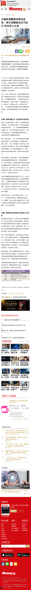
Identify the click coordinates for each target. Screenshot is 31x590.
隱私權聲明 (25, 530)
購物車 (23, 526)
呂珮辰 (9, 454)
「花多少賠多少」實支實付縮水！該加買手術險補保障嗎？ (17, 458)
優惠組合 (13, 511)
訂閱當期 (20, 511)
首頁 (2, 14)
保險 (13, 14)
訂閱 (28, 546)
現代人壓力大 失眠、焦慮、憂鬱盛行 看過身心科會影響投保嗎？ (17, 445)
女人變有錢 (4, 538)
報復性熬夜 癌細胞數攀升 (24, 365)
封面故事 (3, 534)
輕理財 (3, 532)
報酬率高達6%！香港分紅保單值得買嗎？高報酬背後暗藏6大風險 (17, 452)
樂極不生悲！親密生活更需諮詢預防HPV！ (5, 354)
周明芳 (28, 47)
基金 (2, 526)
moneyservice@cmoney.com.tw (11, 579)
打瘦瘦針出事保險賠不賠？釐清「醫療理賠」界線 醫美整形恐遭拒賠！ (14, 491)
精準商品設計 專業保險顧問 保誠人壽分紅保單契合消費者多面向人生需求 (17, 432)
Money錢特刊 (15, 528)
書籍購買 (14, 526)
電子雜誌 (24, 528)
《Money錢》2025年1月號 (16, 293)
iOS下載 (25, 418)
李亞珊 (28, 493)
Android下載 (17, 418)
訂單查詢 (24, 524)
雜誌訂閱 (14, 524)
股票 (2, 524)
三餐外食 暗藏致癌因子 (24, 389)
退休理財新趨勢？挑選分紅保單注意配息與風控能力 (17, 438)
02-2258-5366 (10, 577)
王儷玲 (9, 441)
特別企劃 (3, 536)
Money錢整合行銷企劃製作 (14, 434)
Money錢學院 (15, 530)
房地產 (3, 530)
